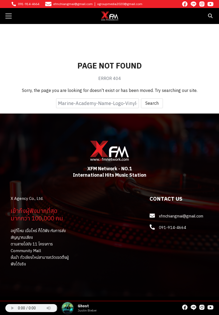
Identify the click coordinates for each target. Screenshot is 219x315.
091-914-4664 (28, 4)
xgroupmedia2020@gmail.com (119, 4)
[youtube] (210, 4)
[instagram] (202, 4)
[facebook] (185, 4)
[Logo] (109, 16)
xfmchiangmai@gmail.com (73, 4)
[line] (193, 4)
